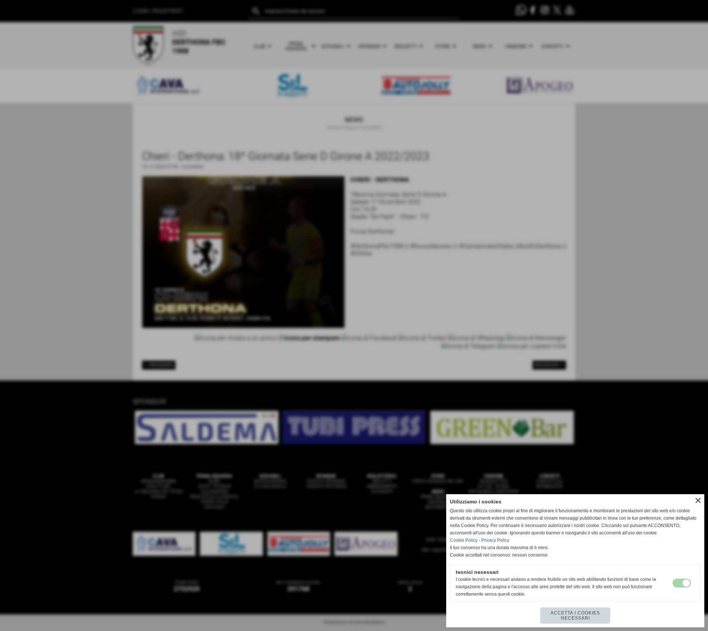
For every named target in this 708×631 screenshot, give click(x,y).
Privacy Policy (495, 540)
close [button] (698, 500)
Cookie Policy (464, 540)
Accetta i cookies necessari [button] (575, 615)
